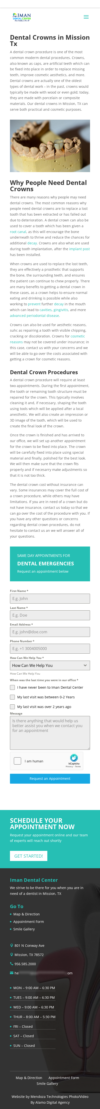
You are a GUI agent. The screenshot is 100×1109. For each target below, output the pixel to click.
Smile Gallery (24, 929)
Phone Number (22, 641)
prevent (34, 304)
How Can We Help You (27, 658)
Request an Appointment (50, 778)
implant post (79, 249)
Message (16, 713)
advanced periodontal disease (34, 315)
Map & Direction (26, 914)
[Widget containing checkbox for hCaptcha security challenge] (46, 761)
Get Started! (28, 856)
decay (32, 243)
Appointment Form (28, 921)
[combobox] (50, 665)
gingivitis (61, 309)
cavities (46, 309)
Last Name (19, 608)
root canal (18, 231)
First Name (19, 591)
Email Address (21, 624)
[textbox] (45, 665)
